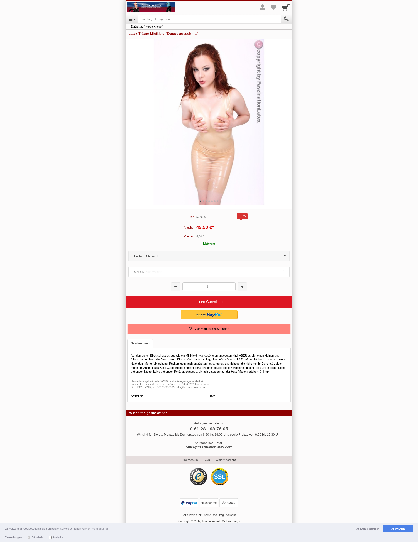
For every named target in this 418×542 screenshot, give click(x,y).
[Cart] (286, 7)
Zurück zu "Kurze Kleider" (147, 26)
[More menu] (263, 7)
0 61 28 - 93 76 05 (209, 428)
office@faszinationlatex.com (209, 447)
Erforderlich (38, 537)
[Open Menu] (132, 19)
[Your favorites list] (273, 7)
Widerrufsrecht (226, 459)
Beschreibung (140, 343)
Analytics (58, 537)
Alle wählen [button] (398, 528)
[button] (209, 329)
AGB (207, 459)
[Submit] (286, 19)
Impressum (190, 459)
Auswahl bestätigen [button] (367, 528)
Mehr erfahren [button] (100, 528)
